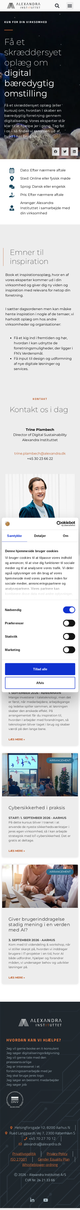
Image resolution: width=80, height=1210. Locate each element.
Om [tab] (65, 535)
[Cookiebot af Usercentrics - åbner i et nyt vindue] (57, 524)
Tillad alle (40, 669)
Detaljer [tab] (40, 535)
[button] (57, 6)
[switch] (69, 623)
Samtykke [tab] (14, 535)
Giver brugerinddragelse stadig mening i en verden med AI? (39, 924)
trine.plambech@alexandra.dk (40, 453)
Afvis (40, 682)
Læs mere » (17, 739)
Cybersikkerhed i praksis (37, 807)
